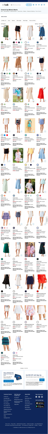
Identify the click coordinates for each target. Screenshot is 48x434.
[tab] (4, 16)
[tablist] (23, 16)
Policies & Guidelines (8, 410)
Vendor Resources (28, 400)
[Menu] (3, 5)
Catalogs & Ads (7, 414)
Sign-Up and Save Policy (39, 378)
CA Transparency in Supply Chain (27, 421)
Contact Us (6, 392)
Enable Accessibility (29, 420)
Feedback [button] (40, 421)
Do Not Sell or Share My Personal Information (13, 421)
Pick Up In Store (32, 20)
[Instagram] (41, 393)
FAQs (5, 412)
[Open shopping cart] (43, 4)
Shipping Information (8, 405)
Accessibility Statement (38, 420)
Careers (26, 392)
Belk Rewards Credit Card (17, 391)
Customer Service (8, 390)
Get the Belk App (39, 396)
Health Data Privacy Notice (20, 420)
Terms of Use (7, 420)
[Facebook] (36, 393)
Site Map (35, 421)
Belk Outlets (27, 403)
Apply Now (16, 400)
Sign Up (41, 376)
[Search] (11, 5)
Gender (13, 20)
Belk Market (27, 401)
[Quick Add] (9, 38)
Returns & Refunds (7, 396)
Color (9, 20)
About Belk (27, 390)
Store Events (27, 398)
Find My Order (6, 394)
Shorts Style (25, 20)
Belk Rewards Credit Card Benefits (18, 398)
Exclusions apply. (35, 379)
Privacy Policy (12, 420)
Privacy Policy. (30, 379)
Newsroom (27, 396)
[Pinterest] (38, 393)
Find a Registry (7, 400)
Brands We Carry (28, 394)
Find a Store (6, 398)
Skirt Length (19, 20)
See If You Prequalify (8, 377)
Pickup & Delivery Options (7, 408)
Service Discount (7, 403)
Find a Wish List (7, 401)
